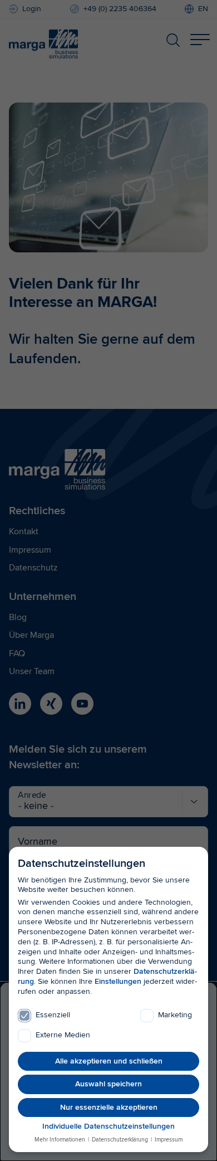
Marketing (175, 1014)
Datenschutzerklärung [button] (120, 1139)
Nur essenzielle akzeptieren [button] (108, 1107)
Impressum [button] (168, 1139)
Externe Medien (63, 1035)
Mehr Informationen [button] (60, 1139)
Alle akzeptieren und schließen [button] (108, 1061)
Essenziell (53, 1014)
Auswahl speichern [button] (108, 1084)
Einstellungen (118, 981)
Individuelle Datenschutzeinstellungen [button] (108, 1126)
